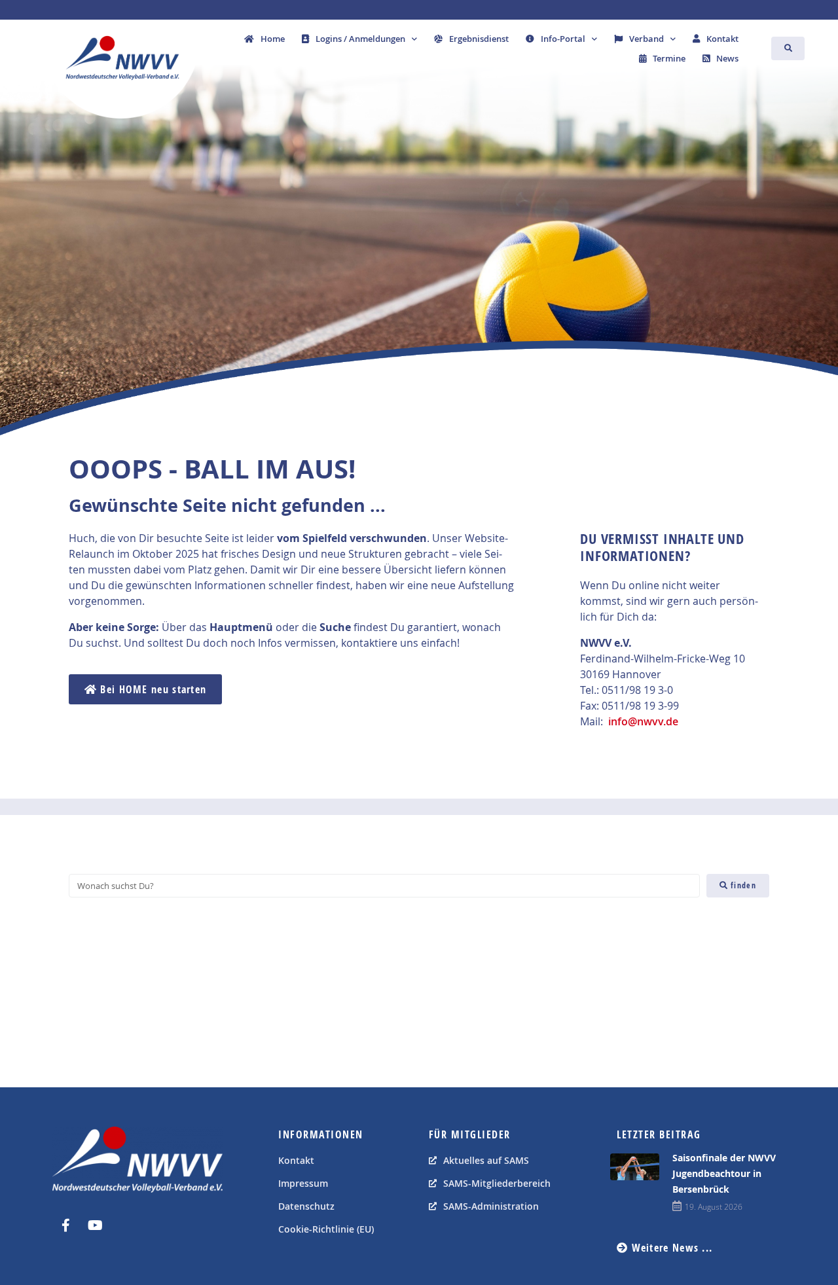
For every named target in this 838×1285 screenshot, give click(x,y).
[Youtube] (94, 1225)
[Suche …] (788, 48)
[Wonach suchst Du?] (384, 885)
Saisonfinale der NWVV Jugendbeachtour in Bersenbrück (724, 1173)
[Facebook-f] (65, 1225)
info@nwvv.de (643, 721)
